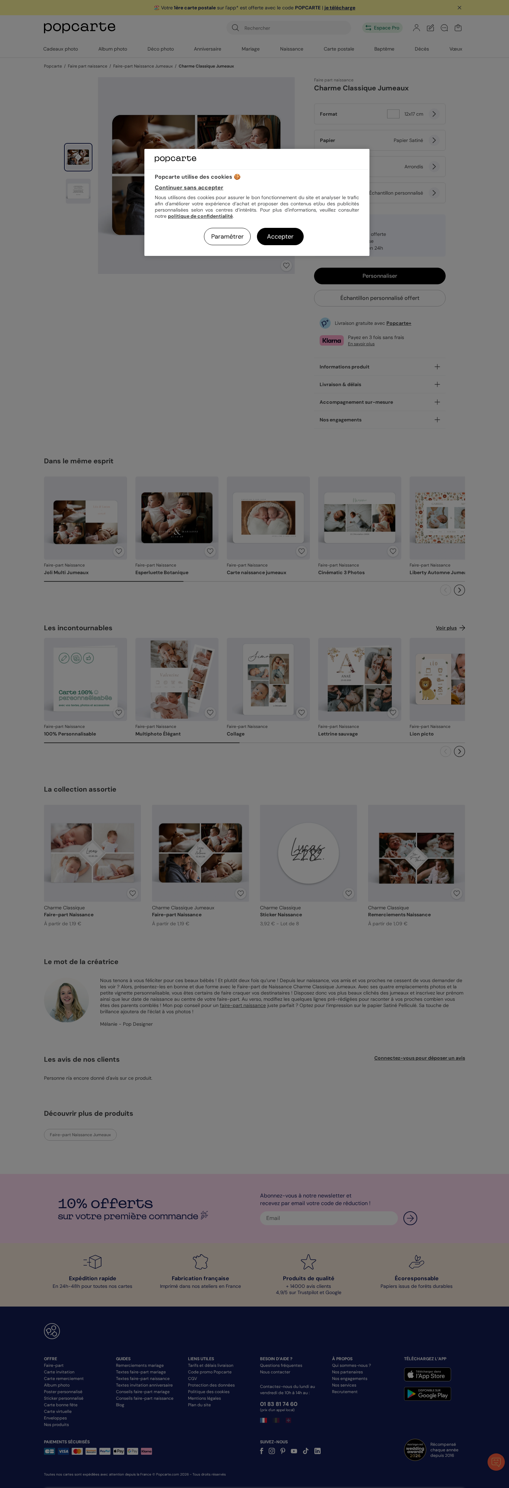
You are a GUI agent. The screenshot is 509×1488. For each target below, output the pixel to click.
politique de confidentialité (200, 216)
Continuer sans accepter (189, 187)
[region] (256, 202)
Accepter (280, 236)
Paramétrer (227, 236)
